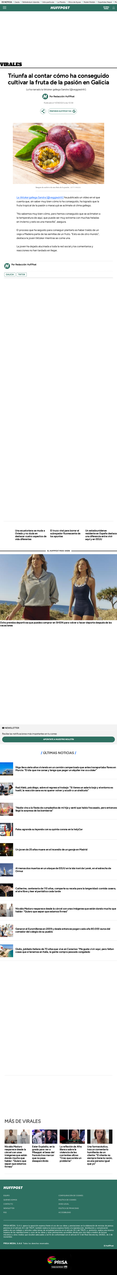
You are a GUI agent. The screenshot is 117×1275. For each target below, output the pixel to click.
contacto (8, 1204)
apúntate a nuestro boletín (58, 739)
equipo (6, 1196)
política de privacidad (68, 1208)
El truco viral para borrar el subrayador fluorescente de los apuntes (65, 533)
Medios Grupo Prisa (58, 1267)
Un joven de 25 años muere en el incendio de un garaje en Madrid (51, 849)
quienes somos (10, 1200)
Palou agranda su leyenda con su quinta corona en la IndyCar (49, 829)
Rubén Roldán (89, 2)
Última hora (106, 7)
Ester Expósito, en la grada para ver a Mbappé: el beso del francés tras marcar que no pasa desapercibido (43, 1153)
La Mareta (61, 2)
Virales (11, 65)
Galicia (10, 274)
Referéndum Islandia (30, 2)
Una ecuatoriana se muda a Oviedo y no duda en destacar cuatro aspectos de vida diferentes (30, 535)
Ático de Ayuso (74, 2)
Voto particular (48, 2)
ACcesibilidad (64, 1212)
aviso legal (63, 1204)
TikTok (21, 274)
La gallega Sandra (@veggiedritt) (40, 197)
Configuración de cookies (70, 1196)
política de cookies (67, 1200)
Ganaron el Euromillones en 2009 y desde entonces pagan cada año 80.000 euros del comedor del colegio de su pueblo (62, 930)
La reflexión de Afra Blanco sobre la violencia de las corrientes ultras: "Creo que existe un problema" (71, 1153)
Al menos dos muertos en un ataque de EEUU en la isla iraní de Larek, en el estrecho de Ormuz (63, 870)
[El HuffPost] (60, 7)
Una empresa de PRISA (58, 1260)
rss (5, 1212)
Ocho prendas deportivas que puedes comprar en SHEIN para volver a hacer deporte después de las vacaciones (56, 624)
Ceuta (17, 2)
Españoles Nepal (105, 2)
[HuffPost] (13, 1187)
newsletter (8, 1208)
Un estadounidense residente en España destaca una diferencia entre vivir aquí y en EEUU (101, 535)
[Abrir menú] (4, 7)
